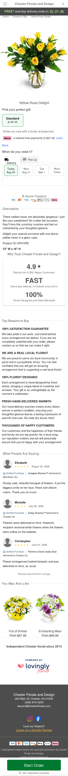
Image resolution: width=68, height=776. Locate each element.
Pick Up (32, 160)
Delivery (11, 162)
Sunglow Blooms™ (38, 473)
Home (6, 16)
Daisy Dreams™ (37, 513)
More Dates (57, 170)
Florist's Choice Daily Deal (42, 551)
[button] (60, 767)
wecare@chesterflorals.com (34, 706)
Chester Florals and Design (34, 3)
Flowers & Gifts (20, 16)
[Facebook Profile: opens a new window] (38, 718)
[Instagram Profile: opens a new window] (29, 718)
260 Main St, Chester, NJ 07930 (34, 698)
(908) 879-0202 (34, 702)
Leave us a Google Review (34, 730)
